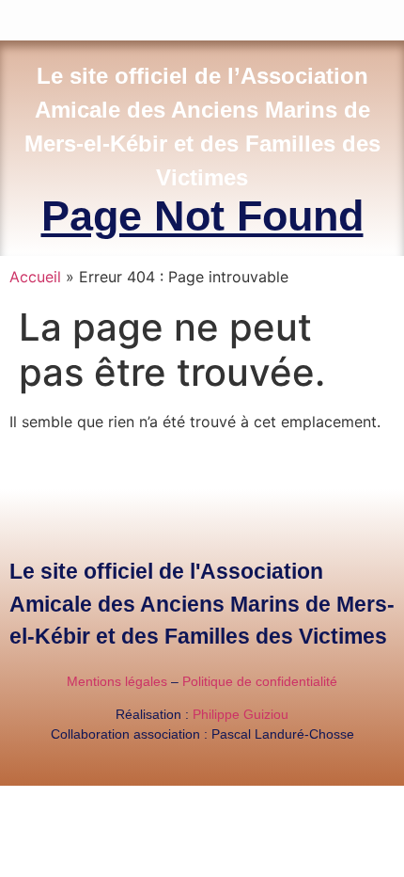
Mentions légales (117, 681)
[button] (391, 15)
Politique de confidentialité (259, 681)
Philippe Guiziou (240, 714)
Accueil (35, 276)
